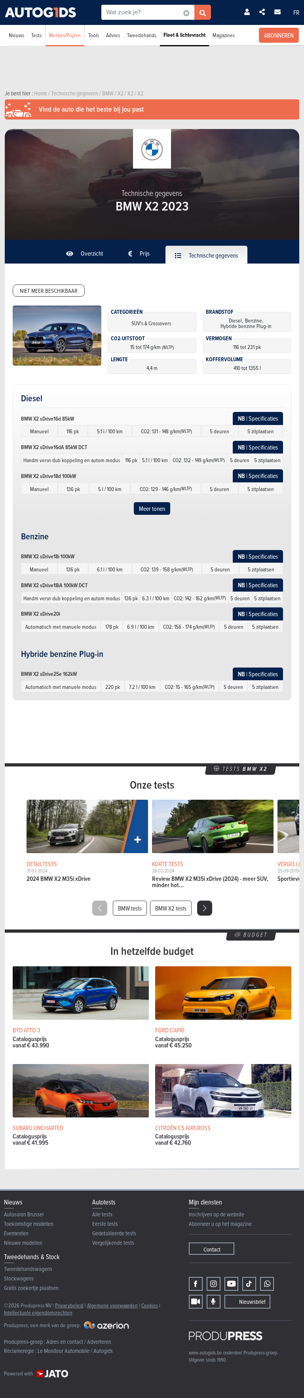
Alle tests (102, 1214)
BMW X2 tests (170, 908)
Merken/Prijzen (65, 35)
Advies (113, 35)
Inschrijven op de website (216, 1214)
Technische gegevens (213, 255)
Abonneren (279, 35)
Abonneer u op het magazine (220, 1224)
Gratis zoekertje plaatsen (31, 1288)
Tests (36, 35)
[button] (204, 908)
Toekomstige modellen (28, 1224)
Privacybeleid (69, 1305)
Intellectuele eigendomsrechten (38, 1312)
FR (296, 12)
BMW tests (130, 908)
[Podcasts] (213, 1302)
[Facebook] (196, 1284)
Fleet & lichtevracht (184, 35)
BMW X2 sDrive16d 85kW (47, 418)
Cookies (149, 1305)
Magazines (224, 35)
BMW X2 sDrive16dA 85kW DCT (54, 447)
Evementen (16, 1233)
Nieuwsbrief (252, 1301)
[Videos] (196, 1302)
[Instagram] (213, 1284)
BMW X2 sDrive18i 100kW (47, 556)
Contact (211, 1249)
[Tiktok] (249, 1284)
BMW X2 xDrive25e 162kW (49, 674)
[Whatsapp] (267, 1284)
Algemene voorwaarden (112, 1305)
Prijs (144, 253)
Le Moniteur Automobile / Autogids (75, 1351)
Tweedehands (141, 35)
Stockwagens (19, 1278)
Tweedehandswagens (28, 1269)
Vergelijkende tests (113, 1243)
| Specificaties (258, 418)
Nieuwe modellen (23, 1243)
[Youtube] (231, 1284)
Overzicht (91, 253)
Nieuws (16, 35)
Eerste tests (105, 1224)
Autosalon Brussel (24, 1214)
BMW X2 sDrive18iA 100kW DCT (54, 585)
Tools (93, 35)
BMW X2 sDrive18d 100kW (48, 476)
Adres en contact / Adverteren (78, 1341)
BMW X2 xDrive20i (40, 613)
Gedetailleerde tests (114, 1233)
